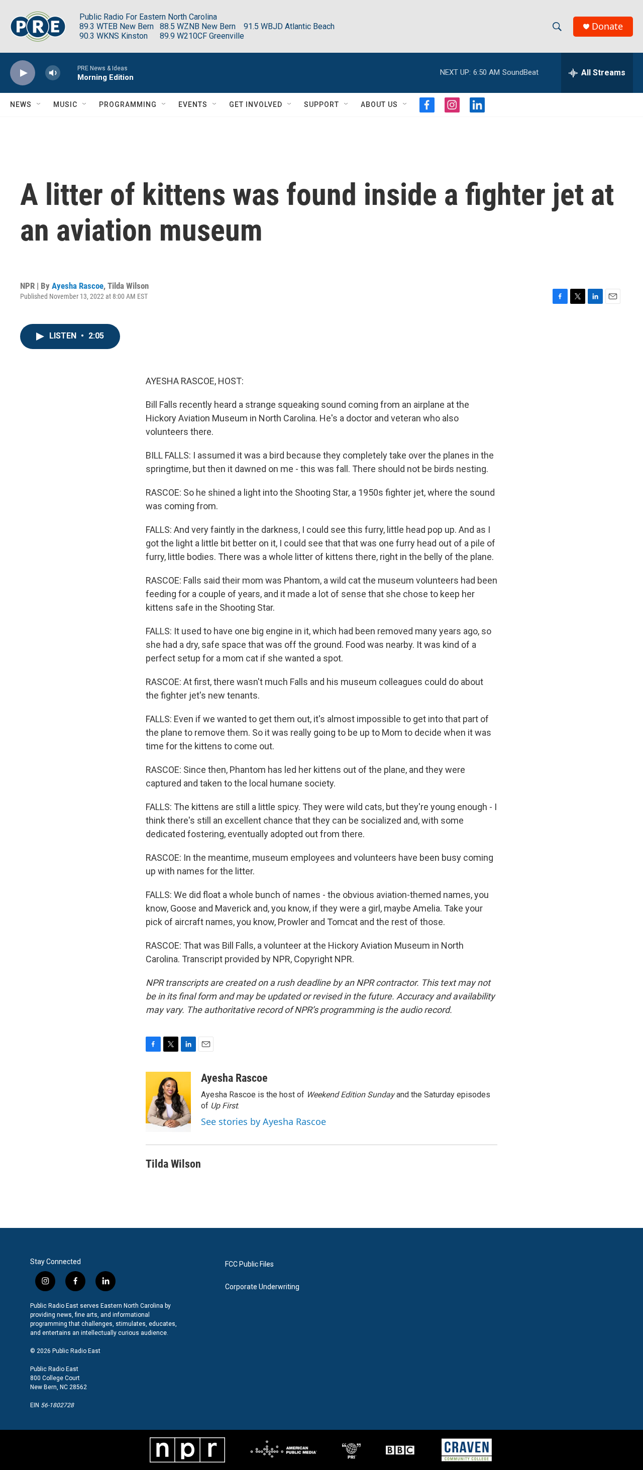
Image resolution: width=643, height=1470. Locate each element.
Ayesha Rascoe (77, 286)
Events (192, 104)
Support (321, 104)
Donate (607, 26)
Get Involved (255, 104)
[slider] (68, 72)
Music (65, 104)
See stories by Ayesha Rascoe (263, 1121)
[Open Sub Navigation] (39, 104)
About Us (379, 104)
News (21, 104)
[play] (23, 73)
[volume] (52, 73)
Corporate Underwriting (262, 1287)
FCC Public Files (249, 1264)
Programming (128, 104)
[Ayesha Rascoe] (168, 1102)
